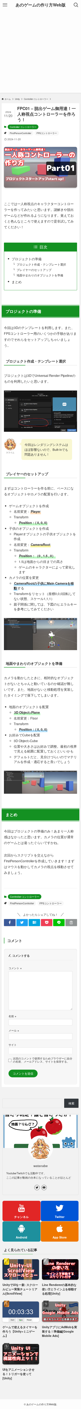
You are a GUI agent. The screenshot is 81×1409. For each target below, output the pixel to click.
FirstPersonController (20, 133)
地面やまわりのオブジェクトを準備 (40, 275)
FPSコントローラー (47, 133)
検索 (71, 1103)
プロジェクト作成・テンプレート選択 (41, 264)
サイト (13, 1045)
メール (14, 1030)
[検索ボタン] (76, 5)
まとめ (17, 281)
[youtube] (44, 1187)
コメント (15, 968)
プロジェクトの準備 (27, 258)
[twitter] (37, 1187)
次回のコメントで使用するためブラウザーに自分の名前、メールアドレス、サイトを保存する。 (42, 1060)
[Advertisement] (40, 52)
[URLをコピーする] (71, 922)
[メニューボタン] (5, 5)
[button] (9, 922)
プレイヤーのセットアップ (34, 270)
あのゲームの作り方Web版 (41, 5)
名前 (12, 1016)
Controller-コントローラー (23, 126)
